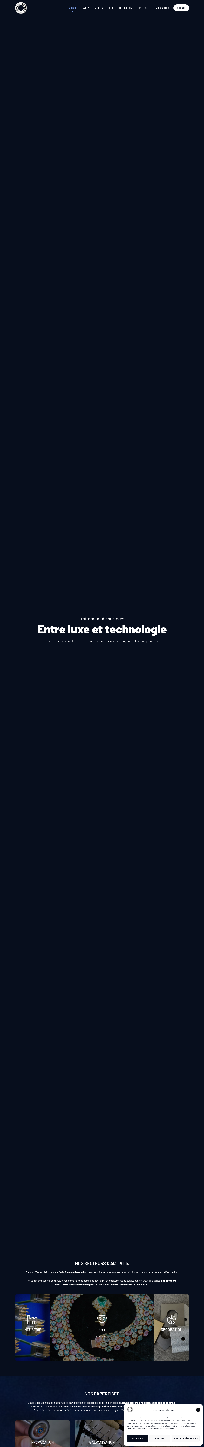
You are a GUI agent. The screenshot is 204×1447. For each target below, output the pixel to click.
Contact (181, 8)
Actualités (162, 8)
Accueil (72, 8)
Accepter (137, 1438)
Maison (85, 8)
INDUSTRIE (32, 1329)
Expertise (142, 8)
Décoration (125, 8)
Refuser (160, 1438)
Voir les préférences (186, 1438)
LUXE (102, 1329)
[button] (198, 1409)
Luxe (112, 8)
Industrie (99, 8)
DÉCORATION (171, 1329)
